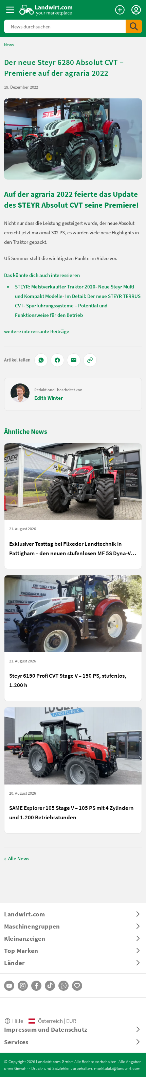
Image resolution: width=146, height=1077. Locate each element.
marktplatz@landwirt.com (117, 1068)
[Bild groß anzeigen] (73, 139)
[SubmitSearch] (134, 26)
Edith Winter (48, 397)
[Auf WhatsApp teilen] (41, 360)
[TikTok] (50, 986)
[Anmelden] (136, 10)
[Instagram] (23, 986)
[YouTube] (9, 986)
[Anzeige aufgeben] (120, 10)
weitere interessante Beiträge (36, 331)
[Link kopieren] (90, 360)
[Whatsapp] (63, 986)
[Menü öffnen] (10, 9)
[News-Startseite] (46, 9)
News (9, 45)
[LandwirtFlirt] (77, 986)
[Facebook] (36, 986)
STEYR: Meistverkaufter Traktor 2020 (55, 286)
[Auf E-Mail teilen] (73, 360)
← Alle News (16, 858)
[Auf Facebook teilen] (57, 360)
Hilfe (17, 1021)
